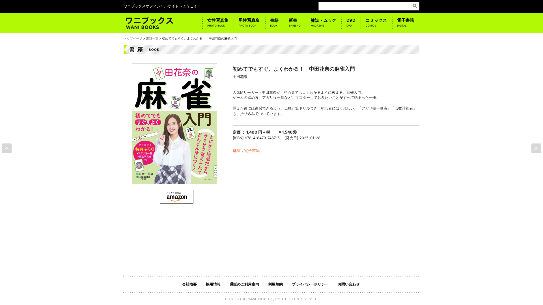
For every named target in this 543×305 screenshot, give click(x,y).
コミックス (376, 22)
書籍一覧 (152, 38)
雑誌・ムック (323, 22)
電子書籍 (405, 22)
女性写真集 (218, 22)
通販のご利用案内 (244, 284)
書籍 (274, 22)
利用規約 (275, 284)
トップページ (133, 38)
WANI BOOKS (257, 299)
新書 (295, 22)
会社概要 (189, 284)
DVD (350, 22)
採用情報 (213, 284)
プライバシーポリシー (310, 284)
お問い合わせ (349, 284)
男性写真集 (249, 22)
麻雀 (237, 150)
